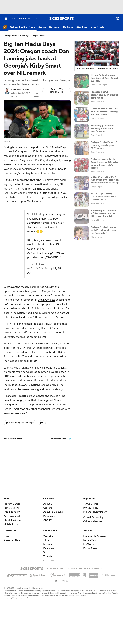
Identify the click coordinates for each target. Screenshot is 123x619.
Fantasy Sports (12, 507)
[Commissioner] (77, 574)
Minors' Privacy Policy (95, 511)
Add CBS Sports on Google (56, 90)
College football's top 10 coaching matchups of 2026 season (104, 145)
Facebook (48, 548)
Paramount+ (50, 516)
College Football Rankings (16, 35)
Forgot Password (92, 548)
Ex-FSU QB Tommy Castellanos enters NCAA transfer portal (104, 196)
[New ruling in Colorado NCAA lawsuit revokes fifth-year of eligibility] (81, 216)
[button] (5, 18)
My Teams (88, 544)
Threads (47, 556)
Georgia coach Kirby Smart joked (34, 151)
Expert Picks (39, 35)
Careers (47, 507)
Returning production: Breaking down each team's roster (103, 128)
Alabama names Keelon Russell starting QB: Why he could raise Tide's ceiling (104, 163)
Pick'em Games (12, 503)
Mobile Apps (11, 524)
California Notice (92, 521)
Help (6, 535)
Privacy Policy (90, 507)
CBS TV (47, 520)
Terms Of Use (90, 503)
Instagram (48, 544)
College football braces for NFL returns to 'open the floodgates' (104, 230)
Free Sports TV (12, 511)
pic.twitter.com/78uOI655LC (44, 257)
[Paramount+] (58, 574)
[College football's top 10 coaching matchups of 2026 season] (81, 148)
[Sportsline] (38, 574)
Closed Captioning (93, 517)
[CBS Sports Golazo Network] (85, 568)
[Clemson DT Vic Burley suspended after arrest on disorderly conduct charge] (81, 183)
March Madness (12, 520)
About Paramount (53, 511)
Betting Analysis (12, 516)
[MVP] (93, 573)
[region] (97, 53)
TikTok (46, 540)
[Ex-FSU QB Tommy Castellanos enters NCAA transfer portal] (81, 199)
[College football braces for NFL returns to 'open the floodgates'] (81, 233)
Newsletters (89, 540)
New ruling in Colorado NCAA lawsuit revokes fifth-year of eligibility (103, 213)
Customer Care (12, 540)
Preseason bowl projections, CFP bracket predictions (104, 94)
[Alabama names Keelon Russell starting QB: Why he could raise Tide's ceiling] (81, 165)
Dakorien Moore (60, 295)
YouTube (48, 535)
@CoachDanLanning (39, 253)
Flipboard (48, 560)
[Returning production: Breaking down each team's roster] (81, 131)
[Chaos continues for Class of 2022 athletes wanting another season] (81, 114)
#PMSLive (58, 253)
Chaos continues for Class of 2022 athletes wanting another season (104, 111)
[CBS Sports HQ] (55, 568)
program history (51, 304)
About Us (48, 503)
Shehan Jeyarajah (22, 89)
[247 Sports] (17, 574)
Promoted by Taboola (59, 439)
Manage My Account (94, 535)
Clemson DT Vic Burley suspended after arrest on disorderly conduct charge (105, 179)
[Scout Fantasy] (109, 575)
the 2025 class (46, 300)
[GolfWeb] (61, 581)
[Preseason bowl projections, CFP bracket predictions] (81, 98)
